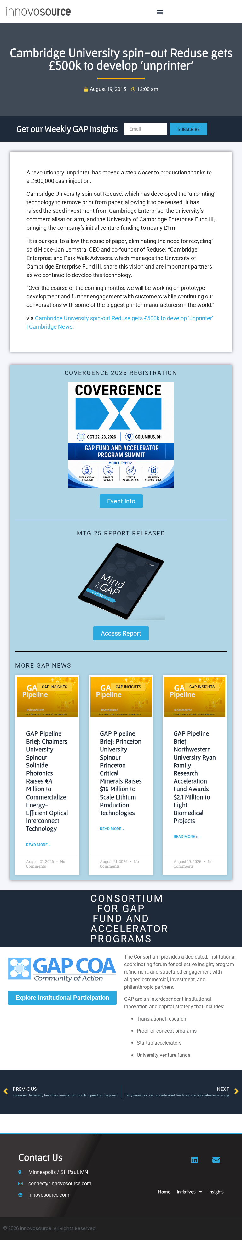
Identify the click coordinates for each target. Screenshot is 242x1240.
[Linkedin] (194, 1159)
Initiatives (186, 1191)
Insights (216, 1191)
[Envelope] (216, 1159)
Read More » (38, 845)
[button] (160, 11)
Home (164, 1191)
